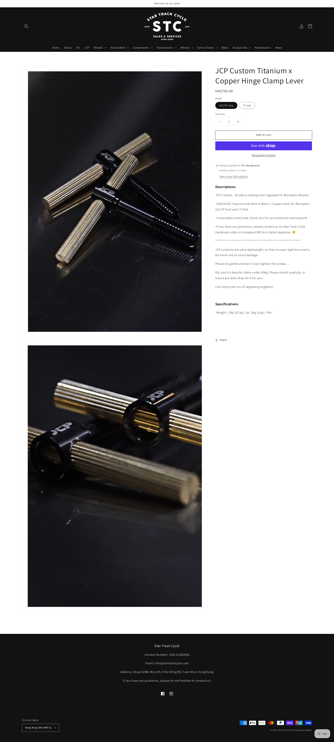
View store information (233, 176)
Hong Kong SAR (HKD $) (38, 727)
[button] (26, 26)
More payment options (264, 155)
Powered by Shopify (302, 730)
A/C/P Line (226, 105)
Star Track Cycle (285, 730)
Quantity (220, 114)
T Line (247, 105)
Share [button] (223, 340)
